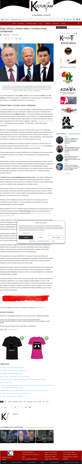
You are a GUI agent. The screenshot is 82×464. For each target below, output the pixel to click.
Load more (67, 173)
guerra (20, 401)
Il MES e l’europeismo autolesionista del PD (13, 367)
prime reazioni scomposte (35, 145)
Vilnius (50, 134)
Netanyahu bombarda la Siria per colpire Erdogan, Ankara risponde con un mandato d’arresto (26, 439)
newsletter (30, 90)
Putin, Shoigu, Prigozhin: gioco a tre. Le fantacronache (16, 376)
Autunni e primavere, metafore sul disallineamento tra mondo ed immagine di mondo (23, 379)
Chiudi (41, 237)
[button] (79, 23)
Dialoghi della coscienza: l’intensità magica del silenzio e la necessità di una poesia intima (25, 390)
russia (35, 401)
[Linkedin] (16, 38)
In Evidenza (44, 435)
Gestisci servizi (26, 233)
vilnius (47, 401)
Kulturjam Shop (12, 329)
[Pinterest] (8, 38)
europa (9, 401)
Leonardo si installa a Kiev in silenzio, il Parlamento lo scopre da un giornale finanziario (8, 439)
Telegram (20, 90)
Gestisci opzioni (56, 237)
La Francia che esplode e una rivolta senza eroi (14, 370)
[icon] (79, 19)
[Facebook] (64, 19)
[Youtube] (77, 19)
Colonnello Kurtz (39, 307)
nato (25, 401)
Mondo (8, 435)
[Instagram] (67, 19)
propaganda (29, 401)
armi (5, 401)
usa (43, 401)
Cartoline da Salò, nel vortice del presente (12, 396)
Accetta (26, 237)
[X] (74, 19)
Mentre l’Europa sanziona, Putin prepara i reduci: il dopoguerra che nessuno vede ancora (45, 439)
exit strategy (15, 401)
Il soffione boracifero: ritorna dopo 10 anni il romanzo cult (16, 393)
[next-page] (3, 446)
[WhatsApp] (12, 38)
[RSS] (70, 19)
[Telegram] (19, 38)
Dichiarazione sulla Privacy (43, 241)
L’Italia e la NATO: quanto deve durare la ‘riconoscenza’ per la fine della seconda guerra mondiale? (72, 167)
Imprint (53, 241)
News (26, 435)
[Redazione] (6, 417)
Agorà (66, 163)
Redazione (6, 34)
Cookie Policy (32, 241)
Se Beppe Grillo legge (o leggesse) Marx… (13, 373)
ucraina (39, 401)
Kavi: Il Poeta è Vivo (7, 382)
